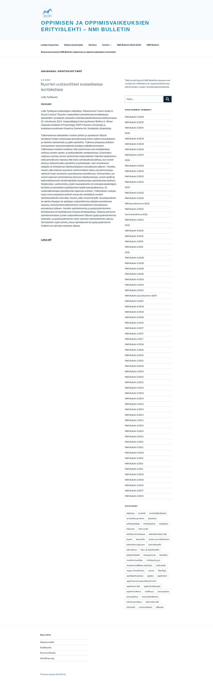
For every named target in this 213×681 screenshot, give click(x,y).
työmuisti (130, 607)
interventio (143, 529)
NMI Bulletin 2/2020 (134, 268)
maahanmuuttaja (134, 560)
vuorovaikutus (145, 607)
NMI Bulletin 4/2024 (134, 138)
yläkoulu (160, 607)
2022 (127, 225)
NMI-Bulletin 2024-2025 (129, 45)
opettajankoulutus (134, 576)
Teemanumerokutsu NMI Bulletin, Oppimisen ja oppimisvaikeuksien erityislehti (78, 52)
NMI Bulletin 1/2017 (134, 339)
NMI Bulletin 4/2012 (134, 425)
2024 (127, 160)
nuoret (151, 570)
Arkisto (105, 45)
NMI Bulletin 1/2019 (134, 301)
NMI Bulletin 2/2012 (134, 436)
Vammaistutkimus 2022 (136, 214)
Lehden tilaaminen (50, 45)
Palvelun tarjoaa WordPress (53, 674)
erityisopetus (149, 523)
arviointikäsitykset (157, 513)
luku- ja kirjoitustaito (150, 549)
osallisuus (149, 591)
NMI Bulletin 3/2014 (134, 393)
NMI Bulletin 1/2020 (134, 274)
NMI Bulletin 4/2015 (134, 366)
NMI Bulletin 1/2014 (134, 496)
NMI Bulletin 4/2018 (134, 306)
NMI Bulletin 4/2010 (134, 452)
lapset (129, 539)
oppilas (150, 576)
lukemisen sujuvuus (135, 544)
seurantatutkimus (150, 596)
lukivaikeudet (155, 544)
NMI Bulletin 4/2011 (134, 447)
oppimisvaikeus (133, 591)
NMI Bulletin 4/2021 (134, 230)
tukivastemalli (152, 602)
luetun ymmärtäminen (159, 539)
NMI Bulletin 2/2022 (134, 209)
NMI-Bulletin (153, 45)
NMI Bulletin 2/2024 (134, 149)
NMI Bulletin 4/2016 (134, 344)
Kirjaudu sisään (47, 642)
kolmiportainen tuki (158, 534)
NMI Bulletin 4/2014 (134, 387)
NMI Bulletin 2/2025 (134, 122)
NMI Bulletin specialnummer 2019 (141, 295)
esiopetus (163, 523)
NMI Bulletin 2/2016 (134, 355)
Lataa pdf (46, 239)
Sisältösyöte (45, 647)
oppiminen (162, 576)
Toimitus (92, 45)
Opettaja (162, 570)
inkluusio (130, 529)
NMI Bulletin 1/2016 (134, 360)
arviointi (141, 513)
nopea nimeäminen (135, 570)
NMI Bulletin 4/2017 (134, 328)
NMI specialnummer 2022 (137, 203)
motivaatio (161, 565)
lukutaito (163, 555)
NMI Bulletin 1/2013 (134, 420)
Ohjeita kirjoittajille (73, 45)
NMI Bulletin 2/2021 (134, 241)
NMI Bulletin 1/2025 (134, 127)
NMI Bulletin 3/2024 (134, 144)
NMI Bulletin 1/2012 (134, 442)
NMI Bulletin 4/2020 (134, 257)
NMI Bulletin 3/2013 (134, 409)
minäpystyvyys (153, 560)
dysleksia (152, 518)
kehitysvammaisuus (135, 534)
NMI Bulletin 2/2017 (134, 490)
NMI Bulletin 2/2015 (134, 377)
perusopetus (163, 591)
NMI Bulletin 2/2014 (134, 398)
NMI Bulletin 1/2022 (134, 219)
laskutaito (140, 539)
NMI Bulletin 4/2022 (134, 193)
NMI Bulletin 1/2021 (134, 247)
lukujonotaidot (133, 555)
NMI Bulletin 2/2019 (134, 290)
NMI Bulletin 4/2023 (134, 165)
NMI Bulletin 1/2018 (134, 322)
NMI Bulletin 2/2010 (134, 479)
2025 (127, 133)
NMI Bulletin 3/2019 (134, 284)
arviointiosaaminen (135, 518)
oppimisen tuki (133, 586)
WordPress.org (47, 658)
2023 (127, 187)
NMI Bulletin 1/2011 (134, 469)
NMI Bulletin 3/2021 (134, 236)
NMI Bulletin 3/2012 (134, 431)
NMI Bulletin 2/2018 (134, 317)
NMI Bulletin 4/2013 (134, 404)
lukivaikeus (131, 549)
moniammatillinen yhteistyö (139, 565)
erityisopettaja (133, 523)
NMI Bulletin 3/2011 (134, 458)
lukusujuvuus (149, 555)
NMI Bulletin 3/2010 (134, 474)
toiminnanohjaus (134, 602)
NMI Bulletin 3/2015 (134, 371)
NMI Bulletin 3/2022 (134, 198)
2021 (127, 252)
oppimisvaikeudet (152, 586)
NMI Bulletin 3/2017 (134, 333)
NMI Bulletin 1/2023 (134, 182)
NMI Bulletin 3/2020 (134, 263)
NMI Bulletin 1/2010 (134, 485)
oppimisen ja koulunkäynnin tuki (141, 581)
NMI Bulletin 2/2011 (134, 463)
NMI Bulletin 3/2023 (134, 171)
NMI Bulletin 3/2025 (134, 117)
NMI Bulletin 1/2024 (134, 155)
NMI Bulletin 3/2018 (134, 312)
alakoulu (130, 513)
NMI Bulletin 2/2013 (134, 415)
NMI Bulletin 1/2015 (134, 382)
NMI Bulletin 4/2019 (134, 279)
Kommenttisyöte (48, 653)
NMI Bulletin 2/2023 (134, 176)
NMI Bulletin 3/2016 (134, 350)
